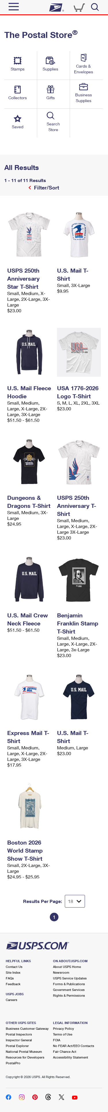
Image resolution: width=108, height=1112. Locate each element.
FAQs (10, 978)
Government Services (69, 990)
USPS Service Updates (70, 978)
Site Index (13, 972)
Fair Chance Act (64, 1051)
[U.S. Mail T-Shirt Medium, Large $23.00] (79, 697)
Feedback (13, 984)
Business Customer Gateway (27, 1028)
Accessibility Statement (70, 1057)
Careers (11, 1000)
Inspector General (19, 1040)
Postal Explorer (17, 1046)
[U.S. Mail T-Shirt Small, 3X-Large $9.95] (79, 234)
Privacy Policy (63, 1028)
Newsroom (61, 972)
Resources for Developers (25, 1057)
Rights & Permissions (69, 995)
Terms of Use (62, 1034)
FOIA (56, 1040)
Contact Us (14, 967)
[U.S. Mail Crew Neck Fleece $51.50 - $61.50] (29, 579)
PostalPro (13, 1063)
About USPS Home (67, 967)
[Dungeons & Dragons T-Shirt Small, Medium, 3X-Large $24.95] (29, 461)
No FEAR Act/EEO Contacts (73, 1046)
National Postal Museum (24, 1051)
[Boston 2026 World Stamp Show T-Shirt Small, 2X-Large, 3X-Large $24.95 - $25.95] (29, 806)
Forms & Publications (69, 984)
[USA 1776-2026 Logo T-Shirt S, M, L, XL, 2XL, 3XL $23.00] (79, 352)
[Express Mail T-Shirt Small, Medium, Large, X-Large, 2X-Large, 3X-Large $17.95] (29, 697)
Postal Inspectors (19, 1034)
